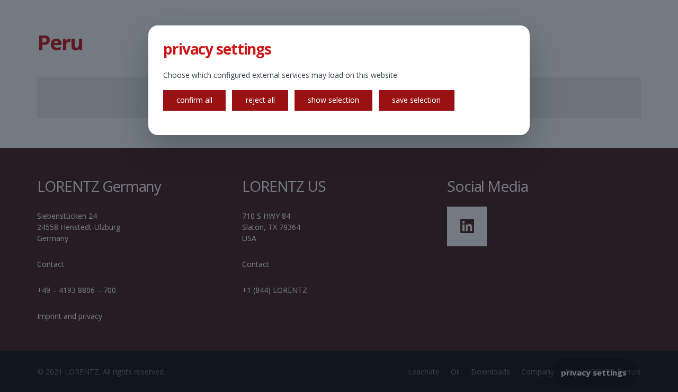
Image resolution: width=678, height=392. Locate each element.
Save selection (416, 100)
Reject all (260, 100)
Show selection (333, 100)
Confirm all (194, 100)
